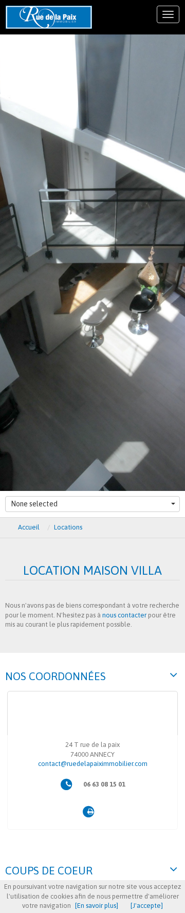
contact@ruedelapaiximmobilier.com (92, 764)
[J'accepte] (147, 905)
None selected (34, 504)
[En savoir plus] (96, 905)
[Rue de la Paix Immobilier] (49, 17)
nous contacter (124, 615)
